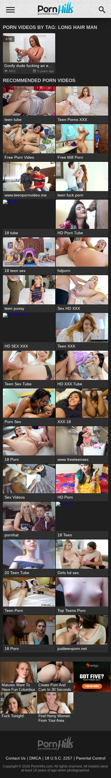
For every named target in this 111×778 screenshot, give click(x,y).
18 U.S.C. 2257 (58, 758)
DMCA (35, 758)
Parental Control (90, 758)
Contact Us (16, 758)
